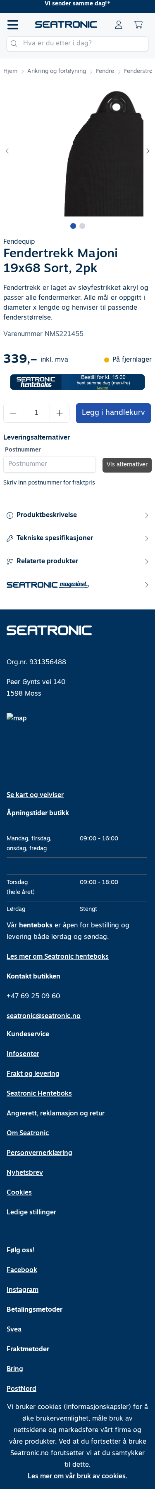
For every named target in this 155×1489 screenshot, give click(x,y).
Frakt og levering (33, 1074)
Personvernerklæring (39, 1153)
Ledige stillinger (31, 1212)
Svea (14, 1330)
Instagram (22, 1290)
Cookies (19, 1193)
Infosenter (23, 1054)
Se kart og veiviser (35, 795)
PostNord (21, 1389)
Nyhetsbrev (25, 1173)
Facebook (22, 1270)
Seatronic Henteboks (39, 1094)
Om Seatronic (28, 1133)
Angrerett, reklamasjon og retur (56, 1113)
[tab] (73, 226)
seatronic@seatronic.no (44, 1016)
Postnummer (23, 450)
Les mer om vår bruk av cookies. (78, 1476)
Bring (15, 1369)
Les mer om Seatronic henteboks (58, 957)
